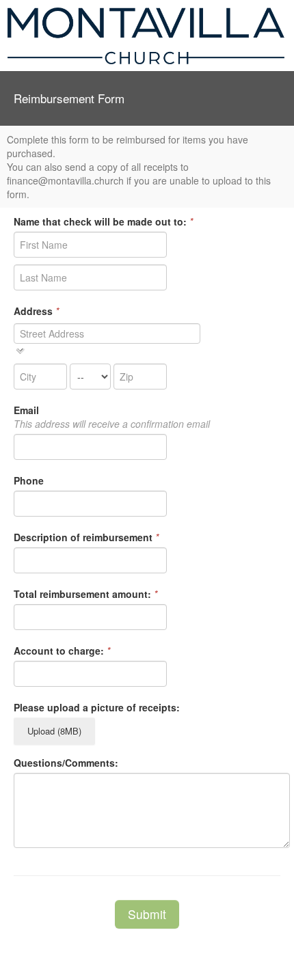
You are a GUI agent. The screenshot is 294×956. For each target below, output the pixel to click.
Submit (147, 914)
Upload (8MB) (54, 730)
